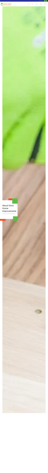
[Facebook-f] (46, 0)
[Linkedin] (44, 0)
